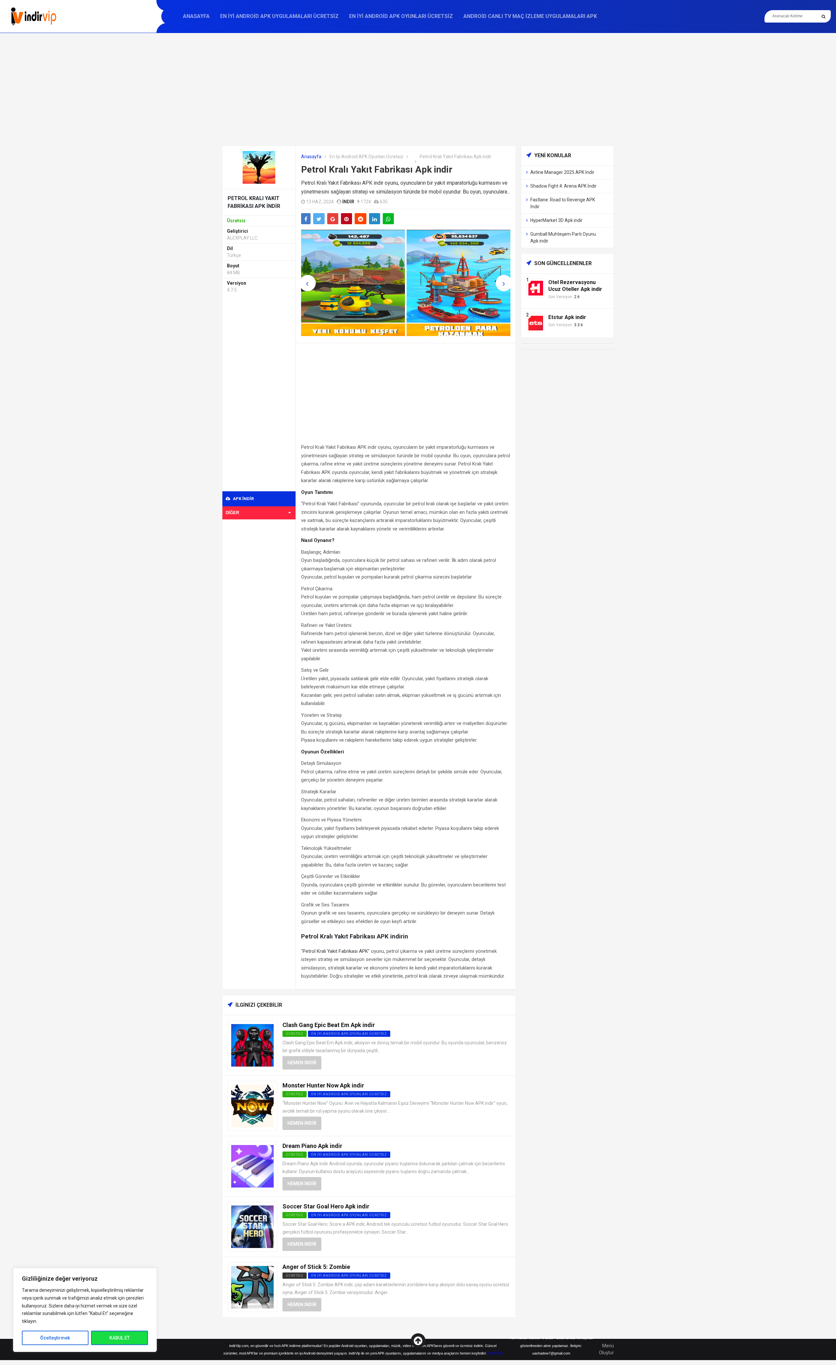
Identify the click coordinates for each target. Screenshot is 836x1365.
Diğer (232, 512)
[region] (85, 1310)
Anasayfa (196, 16)
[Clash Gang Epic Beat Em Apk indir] (252, 1045)
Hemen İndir (301, 1062)
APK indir (243, 498)
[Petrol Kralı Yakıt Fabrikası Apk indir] (259, 167)
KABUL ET (119, 1337)
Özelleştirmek (55, 1337)
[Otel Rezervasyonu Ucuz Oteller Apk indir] (535, 288)
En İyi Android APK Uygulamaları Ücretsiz (279, 16)
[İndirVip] (33, 16)
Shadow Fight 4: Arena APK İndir (563, 186)
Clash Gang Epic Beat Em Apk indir (328, 1024)
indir (348, 201)
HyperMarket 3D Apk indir (556, 220)
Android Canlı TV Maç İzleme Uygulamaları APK (530, 16)
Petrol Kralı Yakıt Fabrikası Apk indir (376, 169)
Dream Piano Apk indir (312, 1145)
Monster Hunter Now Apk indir (323, 1085)
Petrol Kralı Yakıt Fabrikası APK (335, 951)
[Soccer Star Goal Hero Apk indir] (252, 1226)
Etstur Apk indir (567, 317)
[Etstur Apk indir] (535, 323)
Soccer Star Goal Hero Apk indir (325, 1206)
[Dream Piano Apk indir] (252, 1166)
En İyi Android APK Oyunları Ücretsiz (401, 16)
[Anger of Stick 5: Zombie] (252, 1287)
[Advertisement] (418, 89)
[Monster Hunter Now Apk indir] (252, 1105)
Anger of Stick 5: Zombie (316, 1266)
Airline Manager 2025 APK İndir (562, 172)
